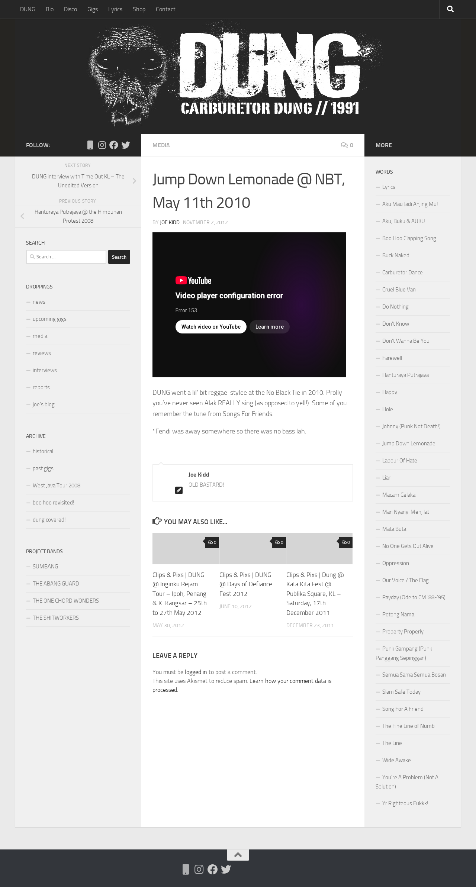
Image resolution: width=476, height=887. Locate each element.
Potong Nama (398, 614)
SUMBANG (45, 566)
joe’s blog (44, 404)
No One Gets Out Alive (408, 546)
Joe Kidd (170, 222)
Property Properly (403, 631)
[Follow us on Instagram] (101, 145)
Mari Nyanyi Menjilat (405, 512)
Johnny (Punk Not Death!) (411, 426)
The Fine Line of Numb (408, 726)
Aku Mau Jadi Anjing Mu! (410, 204)
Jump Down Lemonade (408, 443)
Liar (386, 477)
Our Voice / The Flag (405, 580)
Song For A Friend (403, 709)
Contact (166, 9)
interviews (45, 370)
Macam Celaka (398, 494)
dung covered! (49, 519)
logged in (196, 671)
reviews (42, 353)
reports (41, 387)
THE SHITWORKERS (56, 618)
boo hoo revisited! (53, 502)
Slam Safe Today (401, 691)
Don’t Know (395, 323)
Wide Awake (396, 760)
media (161, 145)
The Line (392, 743)
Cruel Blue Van (399, 289)
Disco (70, 9)
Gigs (92, 9)
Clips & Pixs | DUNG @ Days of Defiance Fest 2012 (245, 584)
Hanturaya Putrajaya (405, 375)
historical (43, 451)
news (39, 302)
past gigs (43, 468)
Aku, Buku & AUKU (403, 221)
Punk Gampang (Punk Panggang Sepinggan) (404, 653)
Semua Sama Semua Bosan (414, 674)
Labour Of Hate (399, 460)
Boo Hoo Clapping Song (409, 238)
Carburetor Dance (402, 272)
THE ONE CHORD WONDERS (66, 600)
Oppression (395, 563)
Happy (389, 392)
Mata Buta (394, 529)
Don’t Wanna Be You (406, 341)
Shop (139, 9)
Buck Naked (395, 255)
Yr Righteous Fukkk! (405, 803)
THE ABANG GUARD (56, 583)
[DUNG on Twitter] (125, 145)
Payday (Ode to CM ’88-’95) (414, 597)
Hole (387, 409)
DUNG (27, 9)
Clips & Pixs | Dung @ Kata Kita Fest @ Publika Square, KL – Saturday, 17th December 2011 (315, 593)
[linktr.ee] (90, 145)
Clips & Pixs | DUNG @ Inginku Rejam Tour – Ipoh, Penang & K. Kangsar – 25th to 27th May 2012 (179, 593)
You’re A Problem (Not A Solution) (407, 782)
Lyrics (115, 9)
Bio (50, 9)
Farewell (392, 358)
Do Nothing (395, 306)
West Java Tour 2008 (56, 485)
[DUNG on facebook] (113, 145)
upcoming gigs (50, 319)
